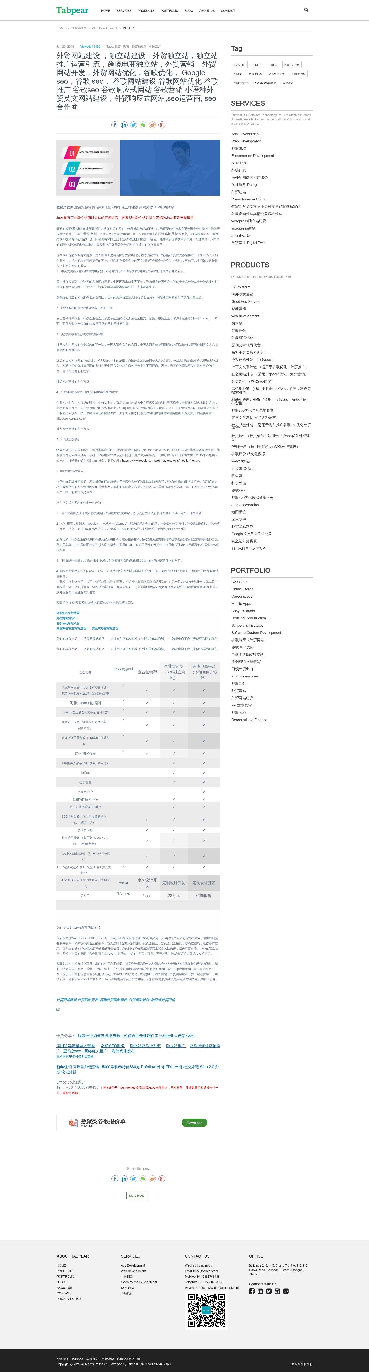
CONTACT (228, 10)
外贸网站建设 (242, 698)
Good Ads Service (245, 302)
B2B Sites (239, 582)
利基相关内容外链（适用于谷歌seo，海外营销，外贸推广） (270, 401)
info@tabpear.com (205, 1271)
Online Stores (242, 589)
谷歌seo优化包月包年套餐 (252, 410)
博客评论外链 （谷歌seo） (253, 360)
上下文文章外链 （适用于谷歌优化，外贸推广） (270, 367)
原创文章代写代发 (246, 345)
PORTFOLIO (169, 10)
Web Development (104, 28)
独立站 (236, 323)
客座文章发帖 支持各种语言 (253, 418)
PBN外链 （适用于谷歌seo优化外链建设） (265, 447)
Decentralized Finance (249, 720)
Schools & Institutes (247, 625)
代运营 (236, 476)
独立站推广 (239, 64)
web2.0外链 (240, 461)
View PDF (87, 1125)
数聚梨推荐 (255, 73)
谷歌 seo (238, 713)
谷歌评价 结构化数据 (248, 454)
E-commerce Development (252, 156)
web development (245, 316)
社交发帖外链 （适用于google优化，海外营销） (269, 374)
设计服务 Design (244, 185)
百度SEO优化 (242, 469)
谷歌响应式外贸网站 (247, 640)
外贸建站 (238, 192)
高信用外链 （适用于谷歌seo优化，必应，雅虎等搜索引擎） (271, 390)
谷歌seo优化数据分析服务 (252, 498)
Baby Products (243, 611)
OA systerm (240, 287)
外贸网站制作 (242, 527)
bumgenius (204, 1265)
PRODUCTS (146, 10)
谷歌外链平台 (276, 73)
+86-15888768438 (207, 1276)
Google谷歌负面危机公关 (251, 534)
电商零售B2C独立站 (247, 654)
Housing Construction (248, 618)
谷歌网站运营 (240, 82)
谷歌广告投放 (292, 64)
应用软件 (238, 519)
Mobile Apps (241, 604)
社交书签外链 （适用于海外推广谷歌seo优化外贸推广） (271, 427)
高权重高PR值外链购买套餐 (74, 1056)
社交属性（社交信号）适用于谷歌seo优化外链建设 (270, 438)
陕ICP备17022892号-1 (155, 1364)
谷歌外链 (288, 82)
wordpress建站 (243, 228)
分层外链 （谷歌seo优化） (253, 381)
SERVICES (124, 10)
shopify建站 (240, 236)
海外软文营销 (242, 294)
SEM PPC (239, 163)
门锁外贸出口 (242, 669)
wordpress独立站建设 (248, 221)
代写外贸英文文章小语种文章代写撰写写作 (265, 207)
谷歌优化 (93, 1359)
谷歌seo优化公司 (128, 1359)
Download (194, 1123)
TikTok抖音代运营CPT (249, 548)
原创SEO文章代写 (246, 662)
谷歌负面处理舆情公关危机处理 (256, 214)
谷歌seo (237, 73)
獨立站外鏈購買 (244, 541)
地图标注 (238, 512)
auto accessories (245, 505)
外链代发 (238, 170)
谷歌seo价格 (298, 73)
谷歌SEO (238, 148)
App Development (245, 134)
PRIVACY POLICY (69, 1298)
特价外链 (238, 483)
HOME (105, 10)
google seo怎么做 (265, 82)
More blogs (136, 1195)
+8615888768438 (211, 1282)
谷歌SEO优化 (242, 338)
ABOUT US (207, 10)
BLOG (189, 10)
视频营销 (238, 309)
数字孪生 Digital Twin (248, 243)
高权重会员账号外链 (247, 352)
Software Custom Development (256, 633)
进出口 (273, 64)
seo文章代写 (241, 705)
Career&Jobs (241, 596)
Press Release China (248, 199)
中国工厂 (258, 64)
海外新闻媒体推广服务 (249, 178)
